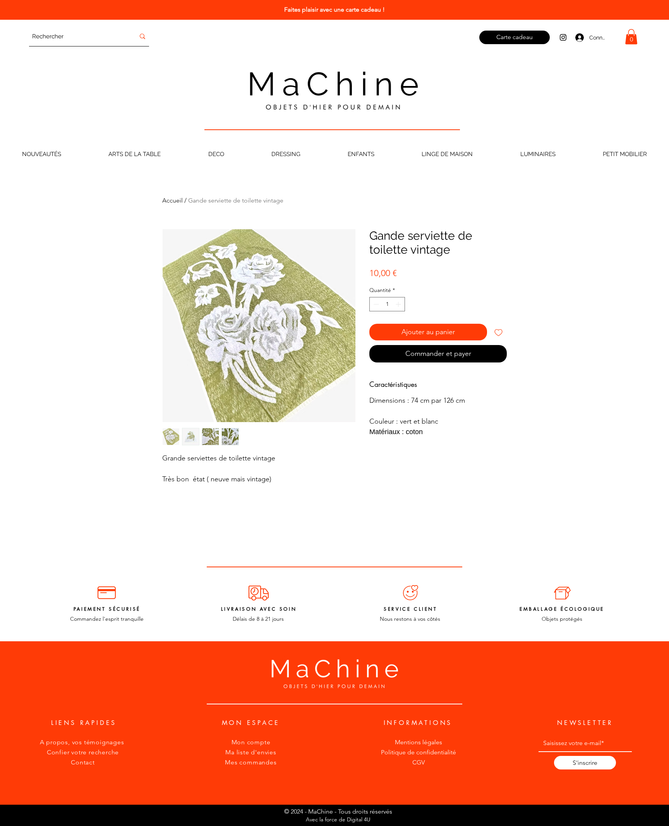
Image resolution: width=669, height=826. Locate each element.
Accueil (172, 200)
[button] (631, 36)
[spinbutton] (387, 304)
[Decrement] (375, 304)
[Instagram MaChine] (563, 37)
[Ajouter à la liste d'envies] (498, 332)
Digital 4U (359, 819)
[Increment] (399, 304)
